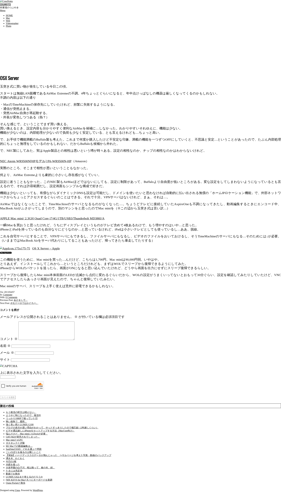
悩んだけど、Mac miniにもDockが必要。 (27, 434)
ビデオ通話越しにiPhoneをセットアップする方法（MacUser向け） (40, 430)
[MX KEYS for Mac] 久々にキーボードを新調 (29, 480)
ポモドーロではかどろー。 (24, 303)
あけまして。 (21, 300)
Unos (17, 490)
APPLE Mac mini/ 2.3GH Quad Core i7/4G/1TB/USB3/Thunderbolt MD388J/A (52, 218)
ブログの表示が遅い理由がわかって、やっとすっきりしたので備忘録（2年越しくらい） (52, 427)
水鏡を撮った (13, 464)
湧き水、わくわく (15, 458)
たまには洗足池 (14, 470)
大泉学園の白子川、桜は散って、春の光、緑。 (30, 467)
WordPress (38, 490)
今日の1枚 (11, 461)
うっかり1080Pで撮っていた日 (22, 418)
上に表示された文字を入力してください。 (31, 373)
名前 (5, 346)
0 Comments (11, 297)
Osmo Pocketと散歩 (15, 483)
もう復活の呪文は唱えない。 (21, 412)
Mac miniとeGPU (14, 440)
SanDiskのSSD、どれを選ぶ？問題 (24, 449)
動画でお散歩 (13, 473)
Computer (7, 294)
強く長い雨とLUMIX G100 (20, 424)
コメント (9, 339)
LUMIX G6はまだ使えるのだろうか (24, 477)
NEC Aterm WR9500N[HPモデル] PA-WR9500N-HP (35, 161)
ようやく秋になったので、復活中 (23, 415)
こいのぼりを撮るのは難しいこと (23, 452)
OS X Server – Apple (46, 248)
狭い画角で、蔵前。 (16, 421)
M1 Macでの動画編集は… (19, 446)
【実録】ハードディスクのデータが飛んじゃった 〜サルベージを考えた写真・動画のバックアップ (58, 455)
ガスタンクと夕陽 (15, 443)
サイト (5, 359)
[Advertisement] (140, 50)
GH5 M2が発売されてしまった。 (23, 437)
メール (7, 352)
